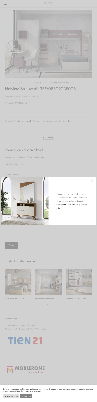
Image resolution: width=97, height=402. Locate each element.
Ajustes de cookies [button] (11, 396)
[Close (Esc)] (92, 181)
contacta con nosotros (65, 204)
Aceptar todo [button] (26, 396)
